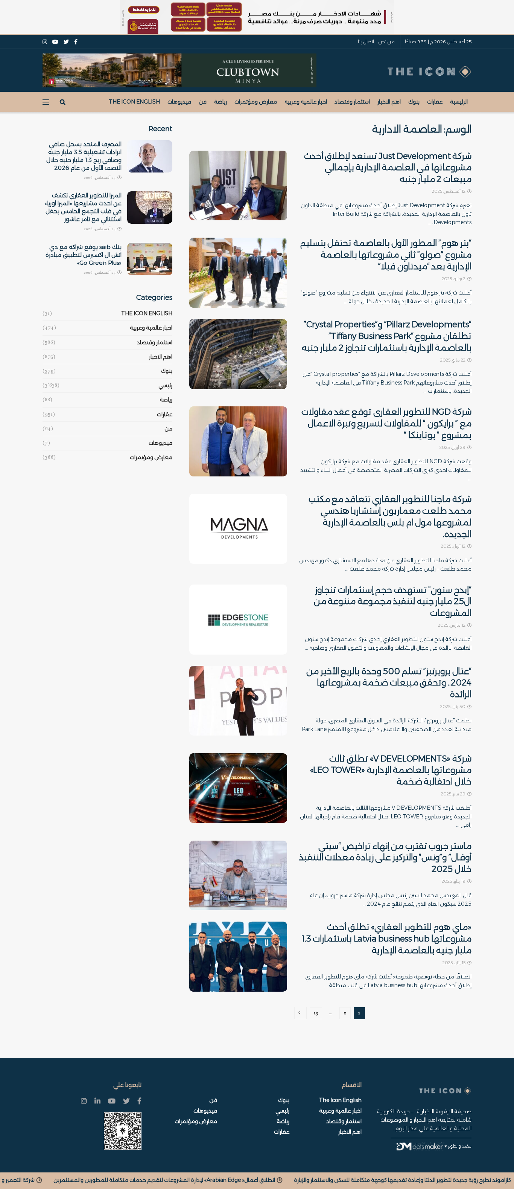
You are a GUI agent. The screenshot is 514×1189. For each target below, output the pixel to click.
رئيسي (165, 385)
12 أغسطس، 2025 (449, 191)
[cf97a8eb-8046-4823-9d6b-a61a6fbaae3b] (179, 70)
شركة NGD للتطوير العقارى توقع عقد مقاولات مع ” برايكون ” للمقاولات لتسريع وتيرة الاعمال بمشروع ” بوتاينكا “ (386, 423)
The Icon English (134, 101)
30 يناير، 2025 (453, 706)
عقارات (435, 101)
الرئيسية (459, 101)
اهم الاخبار (389, 101)
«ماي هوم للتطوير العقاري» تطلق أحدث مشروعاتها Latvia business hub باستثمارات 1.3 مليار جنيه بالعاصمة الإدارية (386, 938)
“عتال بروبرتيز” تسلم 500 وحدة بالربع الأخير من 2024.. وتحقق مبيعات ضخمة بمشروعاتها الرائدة (388, 683)
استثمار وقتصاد (352, 101)
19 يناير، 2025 (454, 881)
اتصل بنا (366, 41)
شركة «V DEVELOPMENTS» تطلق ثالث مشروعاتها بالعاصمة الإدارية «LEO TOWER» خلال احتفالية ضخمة (390, 770)
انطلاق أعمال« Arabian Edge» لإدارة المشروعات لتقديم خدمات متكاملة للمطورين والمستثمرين (313, 1180)
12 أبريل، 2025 (454, 546)
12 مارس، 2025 (452, 625)
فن (203, 101)
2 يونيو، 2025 (454, 278)
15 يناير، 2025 (455, 962)
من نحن (387, 41)
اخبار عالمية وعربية (305, 101)
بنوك (414, 101)
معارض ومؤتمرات (255, 101)
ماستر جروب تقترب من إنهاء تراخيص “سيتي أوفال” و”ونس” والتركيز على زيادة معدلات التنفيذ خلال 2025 (385, 858)
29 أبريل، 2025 (453, 447)
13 (316, 1013)
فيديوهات (179, 101)
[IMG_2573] (257, 17)
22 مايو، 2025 (453, 360)
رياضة (220, 101)
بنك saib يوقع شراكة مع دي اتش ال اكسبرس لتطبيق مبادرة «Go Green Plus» (84, 254)
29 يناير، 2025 (454, 794)
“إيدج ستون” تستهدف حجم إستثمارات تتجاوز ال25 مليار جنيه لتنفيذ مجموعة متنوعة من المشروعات (392, 601)
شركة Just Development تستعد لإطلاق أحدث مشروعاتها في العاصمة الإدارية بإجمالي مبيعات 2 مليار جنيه (387, 168)
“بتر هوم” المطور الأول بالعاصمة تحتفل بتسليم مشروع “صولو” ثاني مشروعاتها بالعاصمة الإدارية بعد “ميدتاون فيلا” (385, 255)
